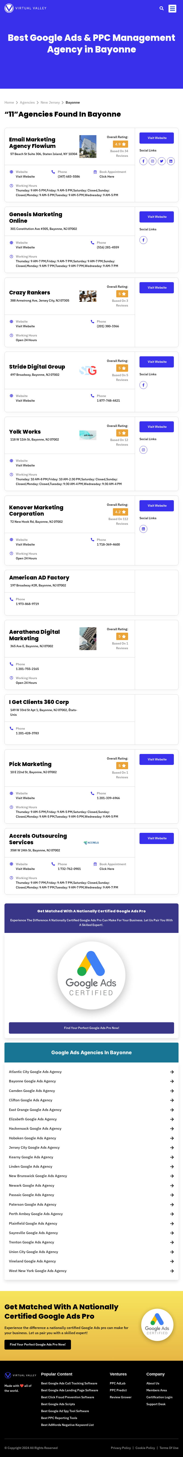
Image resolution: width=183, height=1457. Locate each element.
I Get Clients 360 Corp (39, 702)
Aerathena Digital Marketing (34, 635)
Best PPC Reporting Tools (59, 1418)
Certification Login (159, 1397)
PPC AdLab (117, 1383)
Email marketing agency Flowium (32, 143)
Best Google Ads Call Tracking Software (69, 1383)
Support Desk (156, 1404)
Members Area (156, 1390)
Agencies (27, 102)
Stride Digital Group (37, 366)
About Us (152, 1383)
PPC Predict (118, 1390)
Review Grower (120, 1397)
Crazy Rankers (29, 292)
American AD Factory (39, 577)
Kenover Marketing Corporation (36, 511)
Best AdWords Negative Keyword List (67, 1425)
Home (9, 102)
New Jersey (50, 102)
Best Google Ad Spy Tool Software (65, 1411)
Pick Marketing (30, 764)
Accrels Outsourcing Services (38, 839)
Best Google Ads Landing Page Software (69, 1390)
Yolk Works (25, 431)
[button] (161, 8)
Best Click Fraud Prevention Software (67, 1397)
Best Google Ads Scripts (58, 1404)
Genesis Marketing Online (35, 218)
